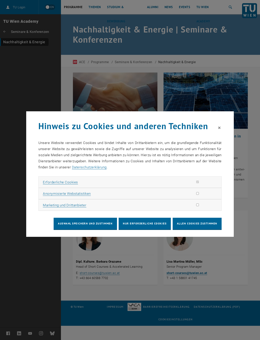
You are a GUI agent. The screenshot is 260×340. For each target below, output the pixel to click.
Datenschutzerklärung (89, 167)
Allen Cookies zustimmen (197, 223)
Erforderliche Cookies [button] (60, 182)
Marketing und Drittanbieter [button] (64, 205)
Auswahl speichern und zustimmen (85, 223)
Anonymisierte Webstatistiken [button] (67, 194)
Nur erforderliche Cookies (145, 223)
